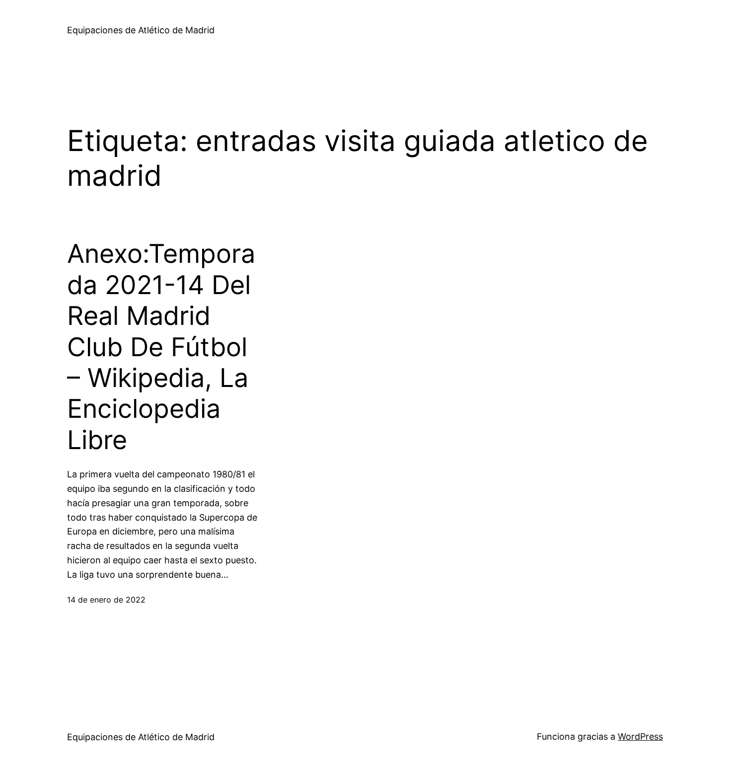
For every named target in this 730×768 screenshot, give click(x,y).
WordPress (640, 736)
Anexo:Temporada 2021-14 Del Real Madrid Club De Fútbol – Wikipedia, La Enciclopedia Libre (161, 346)
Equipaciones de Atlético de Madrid (141, 30)
